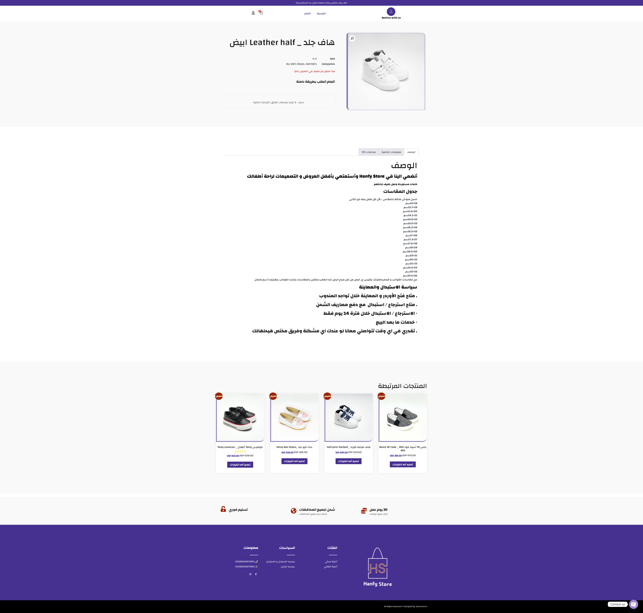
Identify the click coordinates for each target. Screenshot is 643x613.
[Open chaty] (633, 604)
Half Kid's (311, 63)
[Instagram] (250, 574)
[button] (352, 38)
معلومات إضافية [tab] (391, 152)
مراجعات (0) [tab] (369, 152)
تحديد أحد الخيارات (402, 464)
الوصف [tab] (411, 152)
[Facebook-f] (256, 574)
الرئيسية (321, 13)
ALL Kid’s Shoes (295, 63)
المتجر (307, 13)
